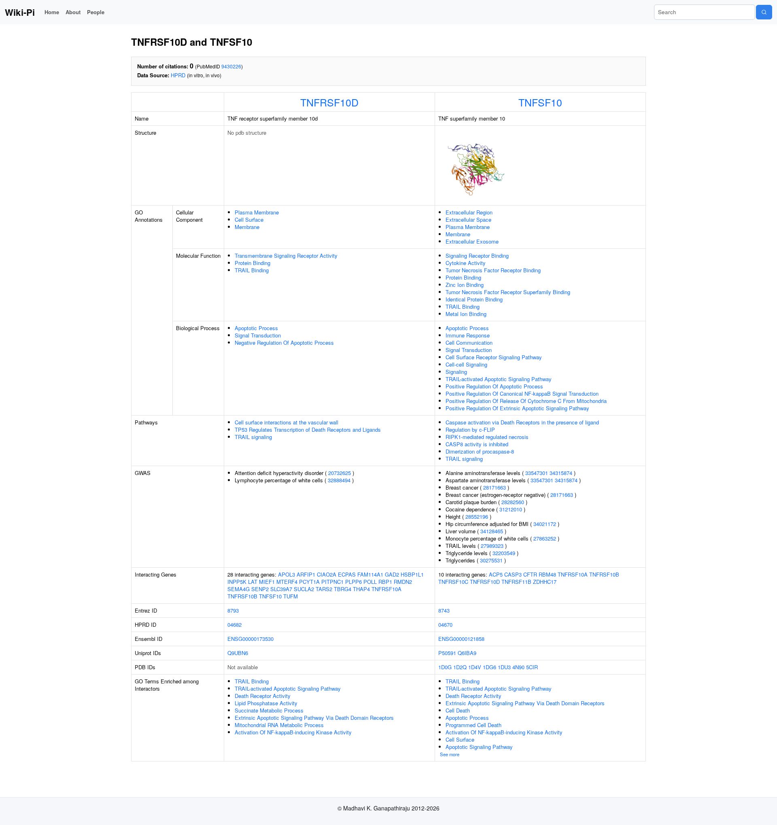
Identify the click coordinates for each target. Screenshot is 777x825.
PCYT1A (309, 581)
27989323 (492, 545)
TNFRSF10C (453, 581)
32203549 (504, 553)
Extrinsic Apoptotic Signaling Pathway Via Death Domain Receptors (314, 717)
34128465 (491, 531)
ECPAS (347, 574)
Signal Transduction (258, 335)
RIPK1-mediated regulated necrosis (487, 437)
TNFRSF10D (329, 102)
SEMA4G (238, 589)
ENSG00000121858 (461, 639)
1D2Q (460, 667)
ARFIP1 (306, 574)
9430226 (231, 66)
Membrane (247, 227)
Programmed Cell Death (473, 725)
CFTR (530, 574)
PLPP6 (353, 581)
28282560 (512, 502)
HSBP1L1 (412, 574)
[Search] (764, 12)
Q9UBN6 (237, 653)
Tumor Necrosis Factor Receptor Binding (493, 270)
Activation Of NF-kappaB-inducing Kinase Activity (293, 732)
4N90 (518, 667)
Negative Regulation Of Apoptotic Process (284, 342)
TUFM (290, 596)
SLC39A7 (281, 589)
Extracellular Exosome (472, 241)
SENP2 (260, 589)
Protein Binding (252, 263)
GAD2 (392, 574)
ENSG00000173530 (250, 639)
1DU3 (504, 667)
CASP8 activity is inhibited (477, 444)
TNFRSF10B (242, 596)
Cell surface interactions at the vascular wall (286, 422)
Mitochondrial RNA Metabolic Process (279, 725)
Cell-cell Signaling (466, 364)
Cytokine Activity (466, 263)
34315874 (561, 473)
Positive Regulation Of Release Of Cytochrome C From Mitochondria (526, 401)
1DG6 (489, 667)
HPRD (178, 75)
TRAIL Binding (252, 270)
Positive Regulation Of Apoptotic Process (494, 386)
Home (52, 12)
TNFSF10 (540, 102)
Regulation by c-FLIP (470, 429)
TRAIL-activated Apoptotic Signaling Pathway (499, 379)
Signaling (456, 371)
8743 (444, 610)
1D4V (474, 667)
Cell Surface (249, 219)
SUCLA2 (304, 589)
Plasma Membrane (257, 212)
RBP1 (385, 581)
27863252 (544, 538)
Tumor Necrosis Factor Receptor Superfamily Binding (508, 292)
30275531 (491, 560)
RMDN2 (403, 581)
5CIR (532, 667)
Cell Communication (469, 342)
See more (449, 754)
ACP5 (496, 574)
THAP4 (361, 589)
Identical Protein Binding (474, 299)
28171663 (494, 487)
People (95, 12)
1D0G (445, 667)
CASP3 (513, 574)
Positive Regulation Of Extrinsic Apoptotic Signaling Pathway (517, 408)
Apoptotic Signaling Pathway (479, 747)
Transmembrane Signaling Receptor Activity (286, 255)
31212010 (510, 509)
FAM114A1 (370, 574)
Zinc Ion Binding (465, 284)
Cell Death (458, 710)
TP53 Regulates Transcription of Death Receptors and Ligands (308, 429)
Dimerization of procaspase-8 (480, 451)
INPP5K (236, 581)
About (73, 12)
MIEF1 (267, 581)
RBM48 (547, 574)
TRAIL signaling (253, 437)
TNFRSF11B (516, 581)
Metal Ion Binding (466, 314)
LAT (252, 581)
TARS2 (324, 589)
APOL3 (286, 574)
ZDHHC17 (544, 581)
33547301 (536, 473)
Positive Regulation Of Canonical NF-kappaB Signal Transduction (522, 393)
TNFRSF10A (386, 589)
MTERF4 (286, 581)
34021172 (544, 524)
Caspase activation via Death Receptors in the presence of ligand (522, 422)
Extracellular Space (468, 219)
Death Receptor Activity (263, 696)
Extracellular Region (469, 212)
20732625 (339, 473)
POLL (370, 581)
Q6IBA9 (467, 653)
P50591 (447, 653)
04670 (445, 624)
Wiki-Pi (20, 12)
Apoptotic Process (256, 328)
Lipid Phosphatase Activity (266, 703)
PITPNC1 (332, 581)
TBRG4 (342, 589)
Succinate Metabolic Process (269, 710)
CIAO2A (326, 574)
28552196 (476, 516)
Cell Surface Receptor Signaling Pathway (494, 357)
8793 (233, 610)
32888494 (339, 480)
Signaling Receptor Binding (477, 255)
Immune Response (468, 335)
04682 (234, 624)
